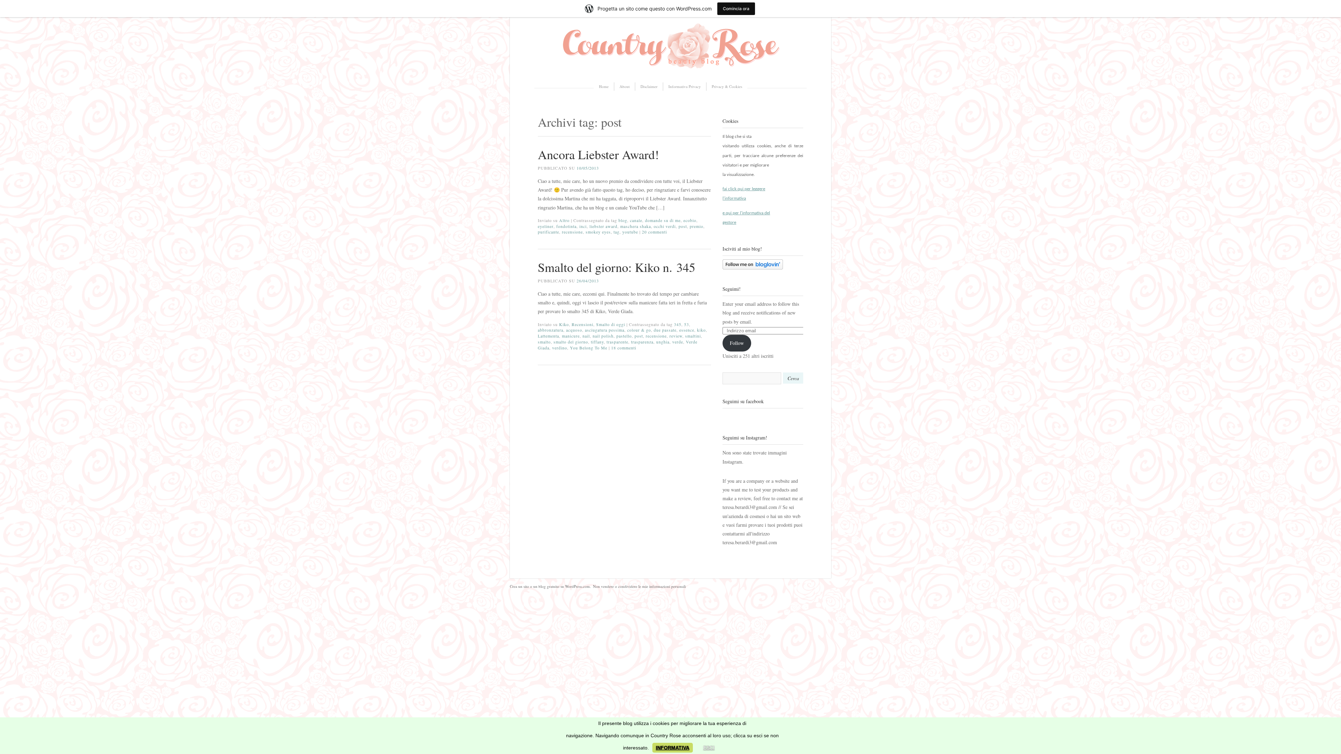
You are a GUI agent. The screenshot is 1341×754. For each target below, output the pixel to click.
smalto (544, 342)
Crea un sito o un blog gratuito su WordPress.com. (550, 586)
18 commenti (623, 347)
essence (686, 330)
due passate (665, 330)
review (675, 336)
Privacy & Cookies (727, 86)
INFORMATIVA (672, 748)
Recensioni (582, 324)
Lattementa (548, 336)
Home (604, 86)
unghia (662, 342)
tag (617, 232)
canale (636, 220)
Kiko (564, 324)
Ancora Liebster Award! (598, 154)
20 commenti (654, 232)
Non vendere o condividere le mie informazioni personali (639, 586)
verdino (559, 347)
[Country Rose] (670, 71)
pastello (624, 336)
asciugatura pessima (604, 330)
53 (686, 324)
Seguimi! (732, 289)
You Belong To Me (588, 347)
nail (586, 336)
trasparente (617, 342)
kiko (701, 330)
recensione (572, 232)
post (683, 226)
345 (677, 324)
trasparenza (642, 342)
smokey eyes (598, 232)
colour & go (639, 330)
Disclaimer (649, 86)
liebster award (603, 226)
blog (622, 220)
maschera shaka (635, 226)
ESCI (709, 748)
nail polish (603, 336)
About (625, 86)
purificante (548, 232)
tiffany (597, 342)
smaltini (693, 336)
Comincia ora (736, 8)
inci (583, 226)
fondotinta (566, 226)
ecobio (689, 220)
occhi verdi (665, 226)
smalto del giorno (571, 342)
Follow (737, 343)
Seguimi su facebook (743, 401)
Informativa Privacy (684, 86)
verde (677, 342)
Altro (564, 220)
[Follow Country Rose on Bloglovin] (753, 267)
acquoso (574, 330)
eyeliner (546, 226)
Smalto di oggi (610, 324)
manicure (571, 336)
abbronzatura (550, 330)
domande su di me (663, 220)
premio (696, 226)
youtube (630, 232)
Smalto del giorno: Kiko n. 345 (616, 267)
